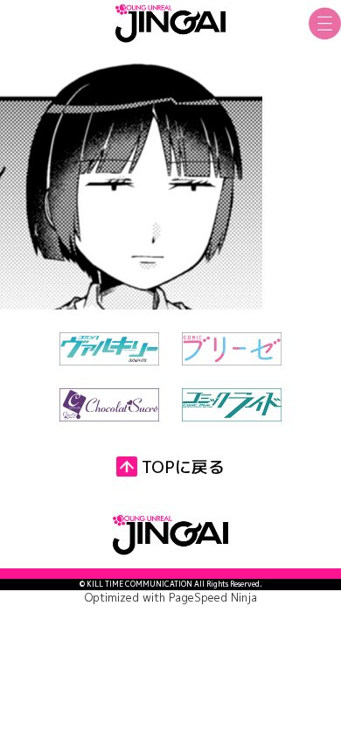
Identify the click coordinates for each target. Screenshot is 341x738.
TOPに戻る (183, 467)
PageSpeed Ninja (213, 597)
